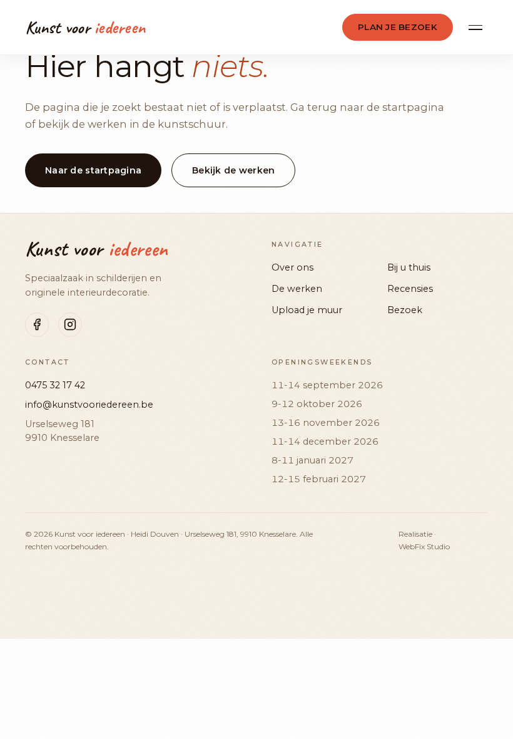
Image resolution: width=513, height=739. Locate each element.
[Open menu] (475, 27)
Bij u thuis (408, 267)
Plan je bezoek (397, 27)
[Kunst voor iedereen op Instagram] (70, 324)
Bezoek (404, 310)
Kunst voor (96, 249)
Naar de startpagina (93, 170)
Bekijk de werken (233, 170)
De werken (297, 288)
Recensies (410, 288)
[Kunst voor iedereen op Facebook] (37, 324)
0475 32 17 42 (55, 385)
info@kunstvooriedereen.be (89, 404)
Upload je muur (307, 310)
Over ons (292, 267)
